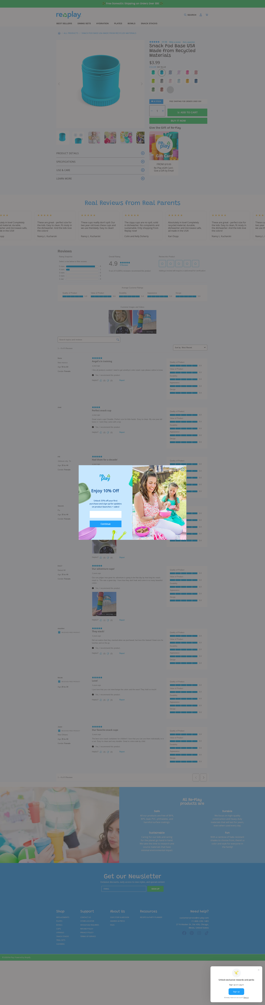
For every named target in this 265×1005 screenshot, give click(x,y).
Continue (106, 523)
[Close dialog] (182, 469)
